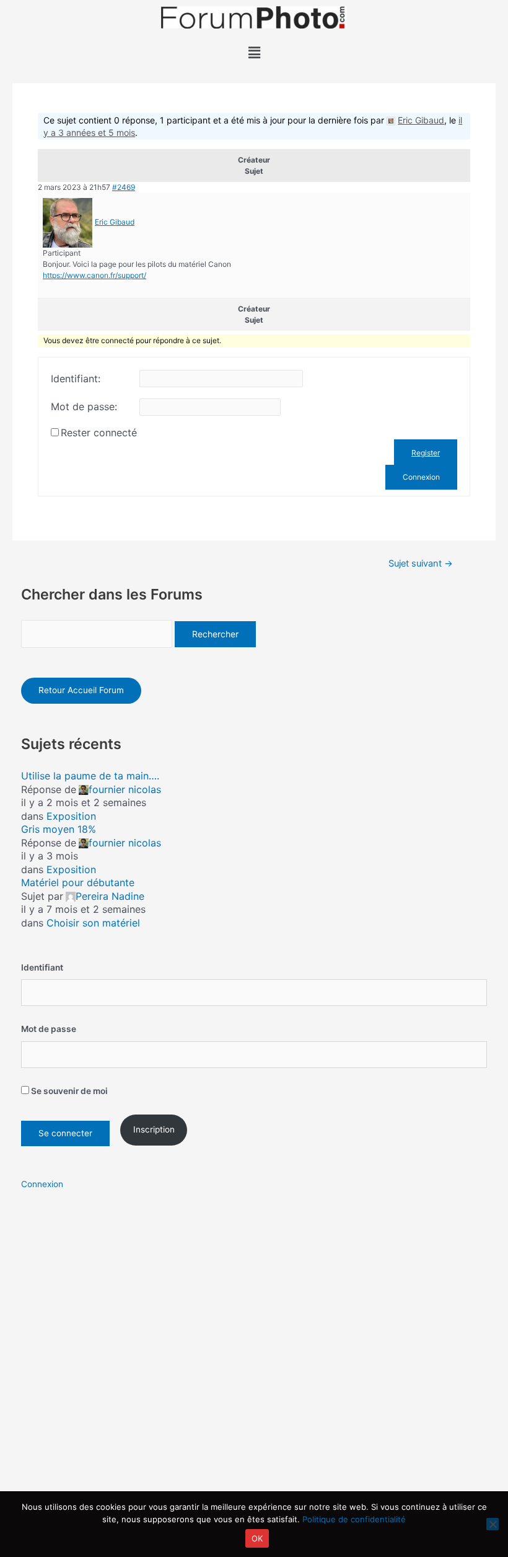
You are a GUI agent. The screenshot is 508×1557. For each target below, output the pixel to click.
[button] (254, 52)
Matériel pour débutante (77, 882)
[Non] (492, 1524)
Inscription (154, 1129)
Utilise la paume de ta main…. (90, 776)
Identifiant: (75, 378)
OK (257, 1538)
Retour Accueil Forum (81, 690)
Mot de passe (48, 1029)
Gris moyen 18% (58, 829)
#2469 (123, 187)
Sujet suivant (420, 563)
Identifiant (42, 967)
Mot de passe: (84, 406)
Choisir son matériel (93, 923)
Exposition (71, 816)
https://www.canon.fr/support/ (94, 275)
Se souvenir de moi (68, 1091)
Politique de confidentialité (354, 1519)
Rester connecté (99, 432)
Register (425, 452)
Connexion (421, 477)
